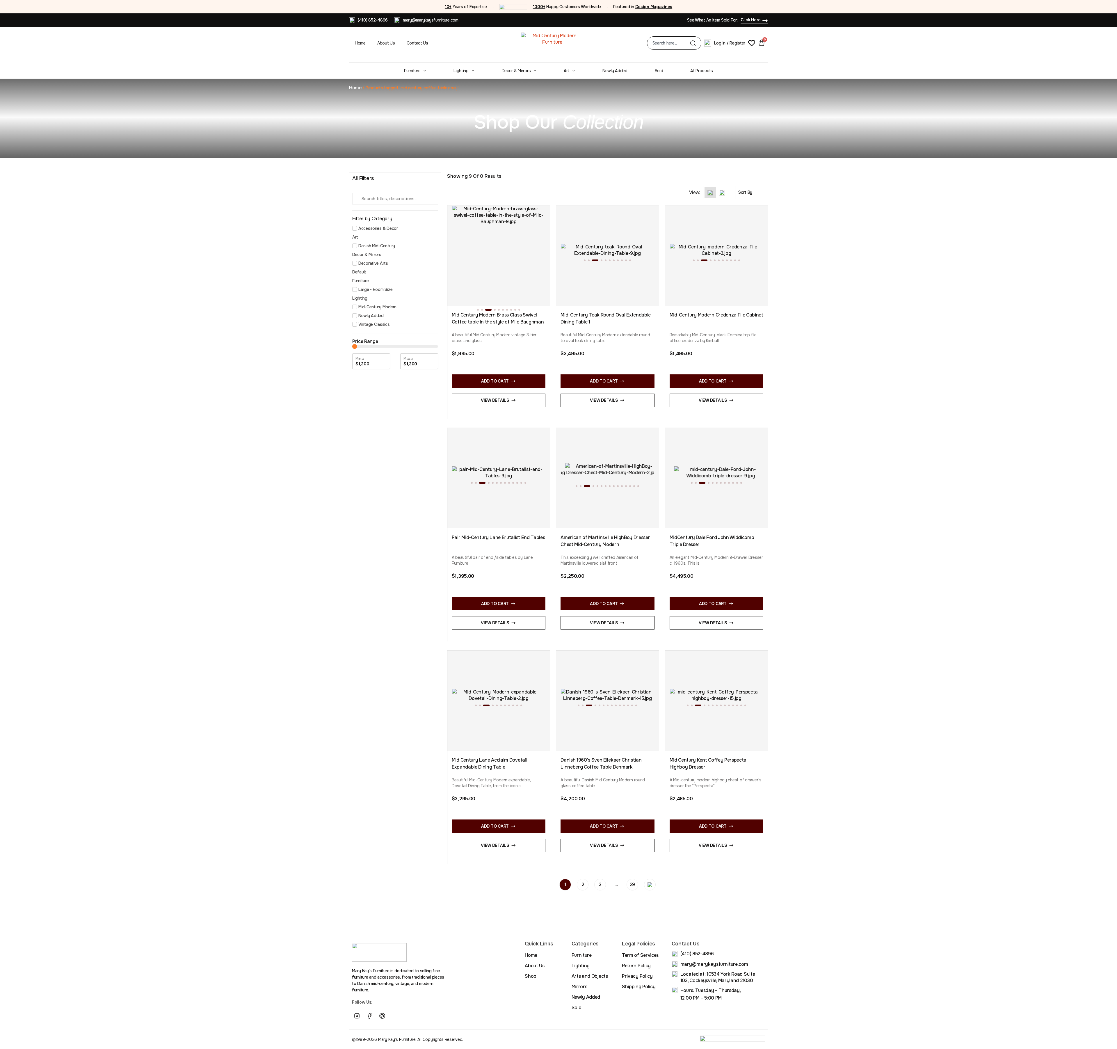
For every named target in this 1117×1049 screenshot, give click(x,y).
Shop (530, 976)
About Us (386, 43)
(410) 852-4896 (373, 20)
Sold (659, 71)
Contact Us (417, 43)
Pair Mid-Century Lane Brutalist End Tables (498, 537)
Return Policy (636, 966)
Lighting (461, 71)
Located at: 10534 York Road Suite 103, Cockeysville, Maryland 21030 (717, 977)
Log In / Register (729, 43)
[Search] (693, 43)
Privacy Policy (637, 976)
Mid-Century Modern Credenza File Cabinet (716, 315)
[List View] (722, 192)
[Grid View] (710, 192)
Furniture (412, 71)
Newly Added (614, 71)
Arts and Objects (590, 976)
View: (694, 192)
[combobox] (671, 43)
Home (360, 43)
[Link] (395, 1016)
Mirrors (579, 987)
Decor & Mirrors (516, 71)
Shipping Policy (638, 987)
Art (566, 71)
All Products (701, 71)
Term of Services (640, 955)
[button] (478, 310)
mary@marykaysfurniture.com (430, 20)
